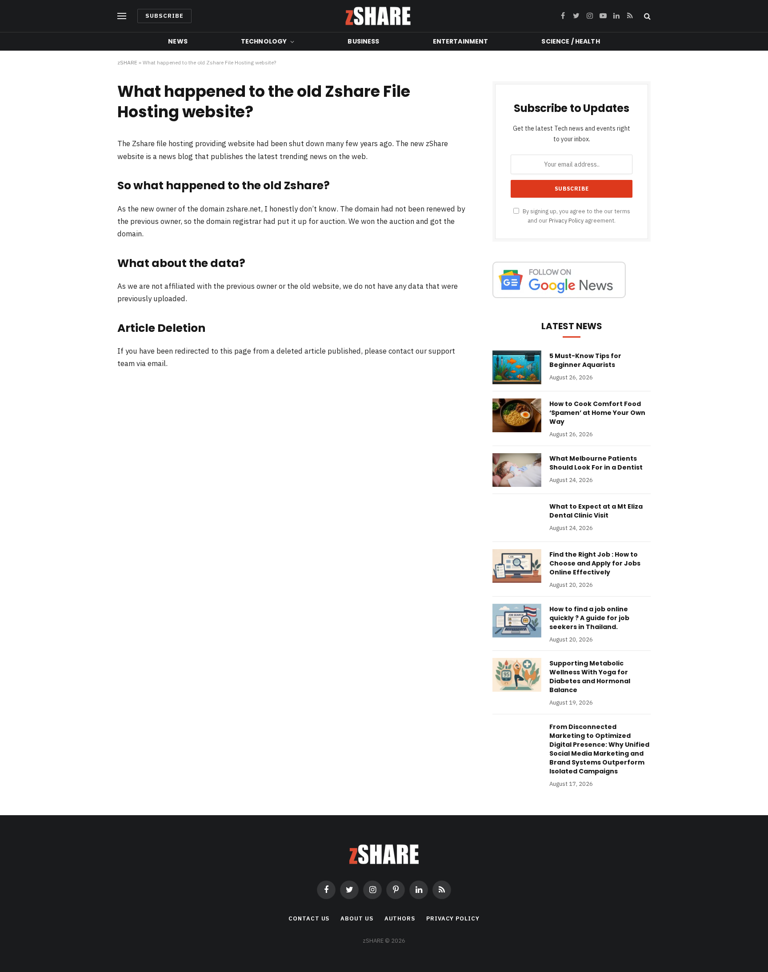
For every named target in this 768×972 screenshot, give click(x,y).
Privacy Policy (566, 220)
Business (363, 41)
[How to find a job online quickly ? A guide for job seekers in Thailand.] (516, 620)
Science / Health (570, 41)
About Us (356, 918)
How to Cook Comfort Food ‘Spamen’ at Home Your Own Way (597, 412)
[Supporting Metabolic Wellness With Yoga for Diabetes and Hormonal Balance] (516, 675)
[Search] (646, 16)
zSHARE (127, 62)
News (178, 41)
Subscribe (164, 16)
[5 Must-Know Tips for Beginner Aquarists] (516, 367)
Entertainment (460, 41)
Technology (264, 41)
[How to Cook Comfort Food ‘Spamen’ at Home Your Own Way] (516, 415)
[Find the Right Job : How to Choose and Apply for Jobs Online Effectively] (516, 566)
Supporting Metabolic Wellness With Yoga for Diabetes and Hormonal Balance (589, 676)
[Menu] (121, 16)
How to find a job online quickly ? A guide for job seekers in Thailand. (589, 618)
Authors (399, 918)
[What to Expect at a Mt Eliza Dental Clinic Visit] (516, 518)
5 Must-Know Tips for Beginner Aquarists (585, 360)
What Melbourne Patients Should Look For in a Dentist (596, 463)
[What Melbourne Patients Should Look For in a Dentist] (516, 470)
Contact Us (308, 918)
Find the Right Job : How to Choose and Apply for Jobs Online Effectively (594, 563)
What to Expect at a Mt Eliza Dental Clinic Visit (596, 511)
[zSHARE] (378, 16)
